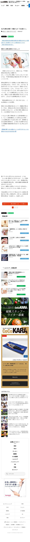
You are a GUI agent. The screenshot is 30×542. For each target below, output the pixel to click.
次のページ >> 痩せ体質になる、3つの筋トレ (15, 203)
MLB (12, 5)
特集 (15, 467)
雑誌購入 (7, 524)
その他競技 (15, 456)
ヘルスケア (15, 459)
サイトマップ (15, 529)
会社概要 (12, 524)
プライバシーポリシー (8, 527)
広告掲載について (19, 524)
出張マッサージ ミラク (11, 31)
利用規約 (23, 527)
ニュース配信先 (14, 522)
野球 (7, 5)
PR (15, 464)
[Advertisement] (14, 16)
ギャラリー (15, 469)
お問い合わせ (6, 522)
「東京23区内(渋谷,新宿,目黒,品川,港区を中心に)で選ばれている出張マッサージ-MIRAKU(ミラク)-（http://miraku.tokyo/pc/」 (15, 42)
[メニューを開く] (28, 2)
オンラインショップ (7, 503)
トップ (2, 5)
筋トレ (4, 31)
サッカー (17, 5)
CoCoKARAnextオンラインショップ (15, 383)
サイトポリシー (17, 527)
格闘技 (23, 5)
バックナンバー (15, 461)
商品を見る (15, 377)
